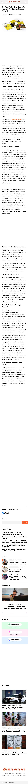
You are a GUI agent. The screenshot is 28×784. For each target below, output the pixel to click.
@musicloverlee (15, 641)
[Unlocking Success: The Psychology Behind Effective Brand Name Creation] (13, 757)
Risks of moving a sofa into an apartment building (14, 554)
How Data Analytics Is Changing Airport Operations (14, 562)
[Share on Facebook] (2, 530)
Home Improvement (13, 583)
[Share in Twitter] (5, 530)
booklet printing (17, 121)
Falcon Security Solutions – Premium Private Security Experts (12, 724)
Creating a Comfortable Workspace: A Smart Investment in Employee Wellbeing (13, 746)
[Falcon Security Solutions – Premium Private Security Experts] (13, 713)
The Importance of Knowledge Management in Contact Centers (12, 550)
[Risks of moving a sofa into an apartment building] (5, 586)
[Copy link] (8, 530)
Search (4, 535)
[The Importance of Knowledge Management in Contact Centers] (5, 579)
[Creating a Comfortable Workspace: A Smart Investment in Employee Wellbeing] (13, 735)
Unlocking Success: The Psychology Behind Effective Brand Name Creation (13, 768)
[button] (2, 2)
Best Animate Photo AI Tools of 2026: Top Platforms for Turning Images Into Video (15, 558)
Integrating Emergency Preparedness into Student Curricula (14, 566)
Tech (10, 591)
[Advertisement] (14, 49)
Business (4, 14)
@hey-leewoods (15, 648)
